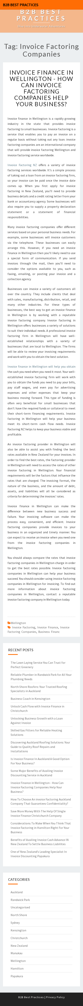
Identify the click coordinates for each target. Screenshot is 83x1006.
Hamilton (17, 968)
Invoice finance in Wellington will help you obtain (41, 366)
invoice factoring (23, 627)
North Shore (19, 915)
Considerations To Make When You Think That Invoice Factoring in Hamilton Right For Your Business (41, 827)
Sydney (15, 922)
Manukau (16, 953)
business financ (49, 632)
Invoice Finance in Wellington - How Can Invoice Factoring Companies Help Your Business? (41, 88)
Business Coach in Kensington (30, 699)
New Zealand (19, 946)
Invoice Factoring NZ (22, 165)
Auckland (17, 892)
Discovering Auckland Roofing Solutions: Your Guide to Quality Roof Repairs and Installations (40, 746)
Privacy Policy (55, 997)
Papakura (17, 976)
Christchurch (19, 938)
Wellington (18, 623)
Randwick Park (20, 900)
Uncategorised (20, 907)
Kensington (18, 930)
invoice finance (47, 627)
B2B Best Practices (20, 4)
